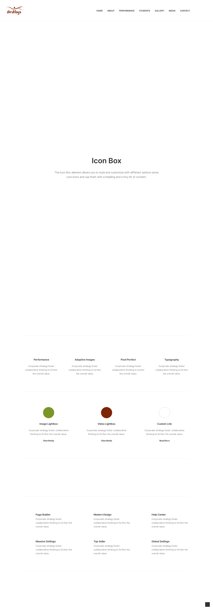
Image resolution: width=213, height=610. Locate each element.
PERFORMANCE (127, 10)
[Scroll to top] (207, 604)
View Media (48, 440)
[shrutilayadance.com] (15, 10)
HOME (100, 10)
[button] (197, 10)
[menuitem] (99, 10)
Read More (164, 440)
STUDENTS (144, 10)
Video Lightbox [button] (106, 423)
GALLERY (159, 10)
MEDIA (172, 10)
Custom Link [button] (164, 423)
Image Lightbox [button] (48, 423)
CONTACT (185, 10)
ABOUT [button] (110, 10)
